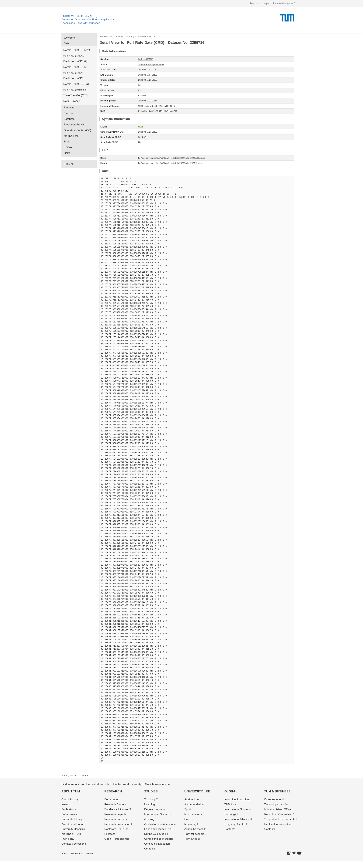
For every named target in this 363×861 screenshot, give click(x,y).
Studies (151, 791)
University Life (197, 791)
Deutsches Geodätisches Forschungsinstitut (87, 19)
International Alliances (237, 819)
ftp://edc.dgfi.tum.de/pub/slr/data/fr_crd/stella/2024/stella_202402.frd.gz (170, 163)
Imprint (85, 775)
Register (254, 3)
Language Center (234, 823)
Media (89, 853)
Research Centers (115, 804)
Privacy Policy (68, 775)
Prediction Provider (75, 124)
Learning (149, 804)
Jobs (64, 853)
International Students (157, 814)
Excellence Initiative (116, 809)
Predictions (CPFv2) (75, 61)
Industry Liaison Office (277, 809)
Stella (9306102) (145, 59)
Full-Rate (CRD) (73, 72)
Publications (68, 809)
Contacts (149, 848)
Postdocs (109, 833)
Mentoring (190, 823)
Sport (187, 809)
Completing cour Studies (159, 838)
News (64, 804)
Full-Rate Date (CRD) (125, 37)
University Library (71, 819)
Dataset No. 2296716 (145, 37)
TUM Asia (230, 804)
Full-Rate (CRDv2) (74, 55)
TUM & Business (277, 791)
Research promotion (116, 823)
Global (230, 791)
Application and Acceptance (160, 823)
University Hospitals (73, 828)
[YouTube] (299, 853)
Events (188, 819)
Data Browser (71, 100)
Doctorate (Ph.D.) (114, 828)
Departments (69, 814)
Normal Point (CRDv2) (76, 49)
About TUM (70, 791)
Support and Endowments (279, 819)
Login (266, 3)
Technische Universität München (80, 22)
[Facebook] (289, 853)
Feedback (76, 853)
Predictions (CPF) (74, 78)
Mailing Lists (71, 135)
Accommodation (194, 804)
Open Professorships (117, 838)
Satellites (69, 118)
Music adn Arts (193, 814)
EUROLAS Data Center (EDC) (79, 16)
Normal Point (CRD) (75, 66)
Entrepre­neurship (274, 799)
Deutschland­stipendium (278, 823)
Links (67, 152)
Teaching (149, 799)
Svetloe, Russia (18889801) (151, 64)
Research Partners (115, 819)
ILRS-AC (69, 163)
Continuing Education (157, 843)
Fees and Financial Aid (157, 828)
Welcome (69, 37)
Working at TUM (71, 833)
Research (113, 791)
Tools (67, 141)
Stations (68, 113)
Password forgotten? (284, 3)
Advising (149, 819)
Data (66, 43)
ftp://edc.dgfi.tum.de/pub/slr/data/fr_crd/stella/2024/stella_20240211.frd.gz (171, 158)
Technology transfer (276, 804)
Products (69, 107)
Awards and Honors (73, 823)
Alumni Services (193, 828)
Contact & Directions (73, 843)
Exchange (230, 814)
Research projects (115, 814)
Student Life (191, 799)
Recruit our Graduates (277, 814)
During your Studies (156, 833)
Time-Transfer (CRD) (75, 95)
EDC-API (69, 147)
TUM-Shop (190, 838)
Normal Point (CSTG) (76, 83)
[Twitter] (294, 853)
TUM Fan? (67, 838)
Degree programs (154, 809)
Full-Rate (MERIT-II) (75, 89)
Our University (69, 799)
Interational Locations (237, 799)
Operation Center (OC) (77, 130)
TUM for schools (194, 833)
